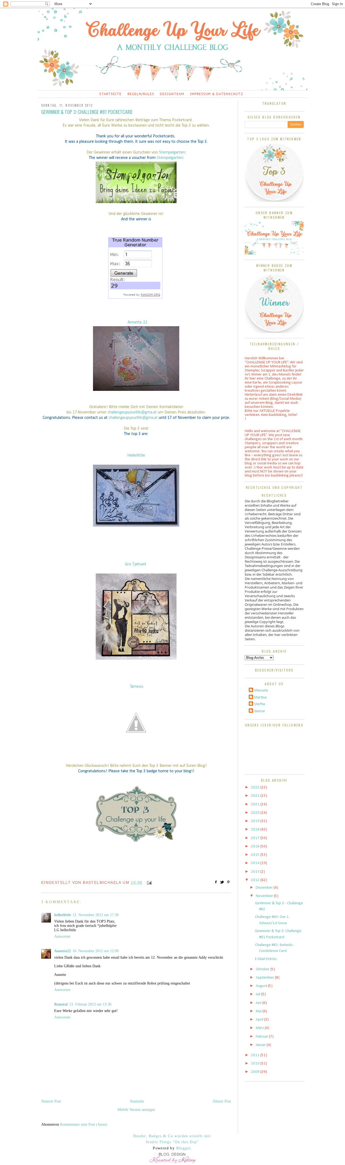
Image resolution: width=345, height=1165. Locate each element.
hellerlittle (62, 915)
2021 (255, 804)
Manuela (261, 690)
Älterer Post (222, 1101)
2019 (255, 821)
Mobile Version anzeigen (136, 1110)
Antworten (62, 936)
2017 (255, 838)
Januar (261, 1045)
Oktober (263, 969)
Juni (259, 1003)
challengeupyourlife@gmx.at (132, 412)
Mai (259, 1011)
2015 (255, 855)
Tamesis (136, 686)
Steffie (259, 704)
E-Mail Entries (266, 959)
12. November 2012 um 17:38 (96, 915)
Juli (258, 994)
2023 (255, 787)
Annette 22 (137, 322)
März (260, 1028)
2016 (255, 846)
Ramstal (61, 1004)
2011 (255, 1055)
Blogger (183, 1148)
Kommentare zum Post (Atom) (83, 1124)
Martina (260, 697)
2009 (255, 1072)
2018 (255, 829)
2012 (255, 880)
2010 (255, 1064)
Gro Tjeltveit (135, 564)
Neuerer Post (51, 1101)
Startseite (110, 94)
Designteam (172, 94)
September (265, 978)
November (265, 896)
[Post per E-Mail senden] (148, 882)
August (262, 986)
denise (259, 711)
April (260, 1020)
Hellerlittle (136, 455)
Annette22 (62, 951)
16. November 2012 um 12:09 (96, 951)
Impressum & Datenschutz (216, 94)
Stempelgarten (172, 152)
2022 (255, 796)
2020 (255, 813)
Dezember (265, 888)
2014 (255, 863)
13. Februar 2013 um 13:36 (90, 1004)
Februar (262, 1037)
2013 (255, 872)
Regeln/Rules (140, 94)
